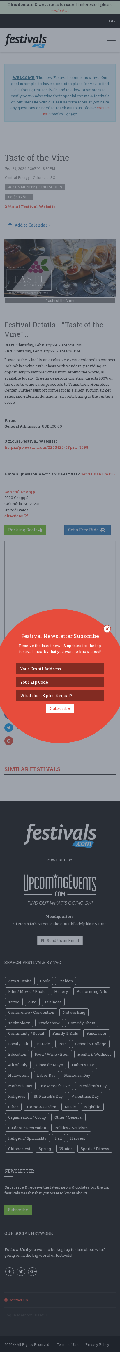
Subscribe (60, 708)
